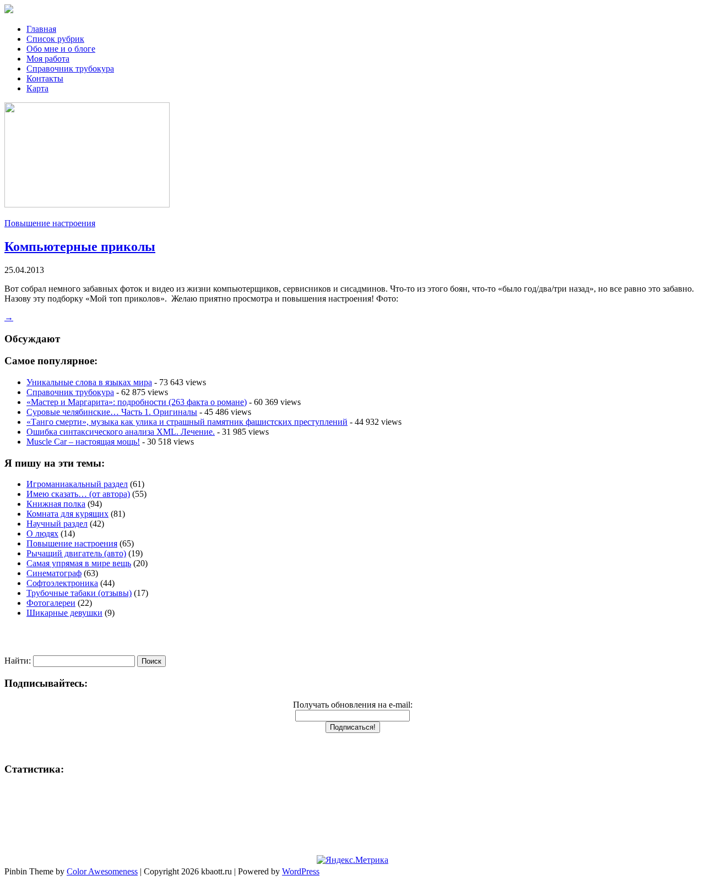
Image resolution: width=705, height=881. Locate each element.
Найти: (17, 660)
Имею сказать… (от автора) (78, 494)
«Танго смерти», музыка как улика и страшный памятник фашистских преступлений (187, 421)
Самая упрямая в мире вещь (78, 563)
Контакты (44, 78)
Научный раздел (57, 523)
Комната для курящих (67, 513)
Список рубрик (55, 38)
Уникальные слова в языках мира (89, 382)
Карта (37, 88)
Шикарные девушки (64, 612)
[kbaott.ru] (352, 9)
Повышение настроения (49, 223)
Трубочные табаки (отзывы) (79, 593)
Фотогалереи (50, 603)
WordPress (300, 871)
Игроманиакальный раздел (77, 484)
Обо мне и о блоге (60, 48)
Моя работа (47, 58)
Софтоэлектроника (62, 583)
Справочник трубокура (70, 68)
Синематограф (54, 573)
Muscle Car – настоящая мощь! (83, 441)
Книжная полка (55, 503)
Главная (41, 29)
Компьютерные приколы (79, 246)
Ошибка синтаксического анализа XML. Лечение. (120, 431)
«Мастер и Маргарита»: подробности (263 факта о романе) (136, 402)
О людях (42, 533)
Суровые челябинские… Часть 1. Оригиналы (111, 412)
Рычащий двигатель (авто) (76, 553)
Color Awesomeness (102, 871)
